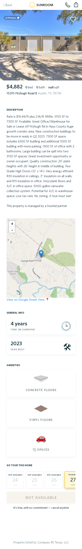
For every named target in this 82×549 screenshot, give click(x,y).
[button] (41, 254)
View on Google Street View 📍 (28, 299)
